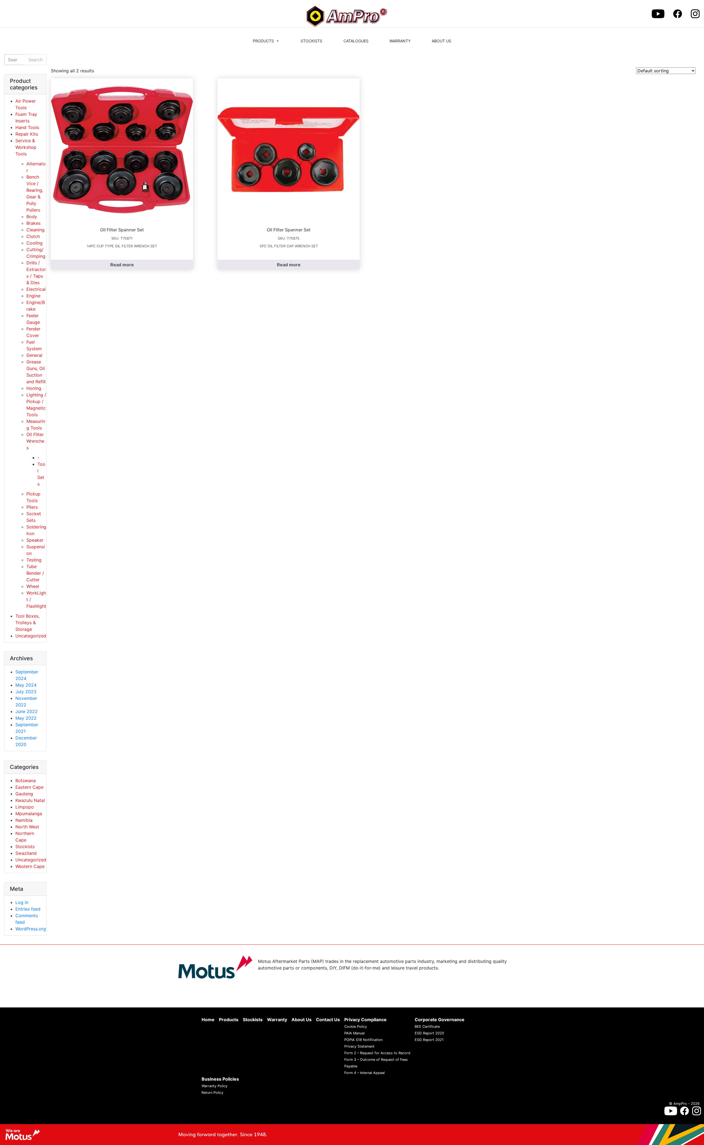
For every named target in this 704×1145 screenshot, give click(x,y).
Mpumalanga (28, 813)
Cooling (34, 243)
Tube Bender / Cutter (35, 573)
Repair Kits (26, 134)
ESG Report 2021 (429, 1040)
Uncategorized (30, 636)
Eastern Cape (29, 787)
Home (208, 1019)
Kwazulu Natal (30, 800)
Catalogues (356, 41)
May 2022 (26, 718)
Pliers (32, 507)
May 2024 (26, 685)
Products (263, 41)
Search (35, 59)
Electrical (36, 289)
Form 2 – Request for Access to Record (377, 1053)
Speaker (34, 540)
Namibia (23, 820)
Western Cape (30, 866)
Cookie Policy (355, 1027)
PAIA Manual (354, 1033)
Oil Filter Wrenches (35, 441)
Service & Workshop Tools (25, 147)
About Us (441, 41)
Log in (21, 902)
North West (27, 826)
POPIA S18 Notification (363, 1040)
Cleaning (35, 229)
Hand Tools (27, 127)
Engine (33, 295)
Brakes (33, 223)
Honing (33, 388)
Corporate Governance (439, 1019)
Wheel (32, 586)
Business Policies (220, 1079)
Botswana (25, 780)
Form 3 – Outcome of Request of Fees (376, 1060)
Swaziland (26, 853)
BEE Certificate (427, 1027)
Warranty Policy (214, 1086)
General (34, 355)
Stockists (311, 41)
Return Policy (212, 1093)
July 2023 (25, 691)
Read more (122, 264)
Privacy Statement (359, 1046)
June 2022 (26, 711)
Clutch (33, 236)
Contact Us (328, 1019)
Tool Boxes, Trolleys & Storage (27, 622)
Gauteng (24, 793)
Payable (350, 1066)
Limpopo (24, 807)
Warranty (400, 41)
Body (31, 216)
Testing (34, 560)
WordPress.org (30, 929)
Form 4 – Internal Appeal (364, 1073)
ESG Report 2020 (429, 1033)
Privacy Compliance (365, 1019)
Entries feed (27, 909)
